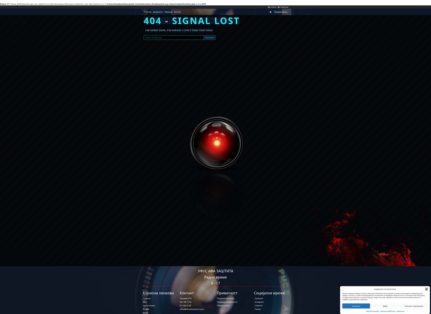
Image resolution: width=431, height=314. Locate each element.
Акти (145, 302)
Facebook (259, 298)
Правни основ (223, 305)
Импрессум (400, 311)
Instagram (259, 302)
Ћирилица (284, 7)
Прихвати (356, 306)
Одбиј (385, 306)
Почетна (146, 298)
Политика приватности (388, 311)
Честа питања (149, 305)
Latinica (273, 7)
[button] (426, 289)
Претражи (209, 37)
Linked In (259, 305)
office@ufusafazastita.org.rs (192, 309)
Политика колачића (372, 311)
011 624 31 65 (185, 305)
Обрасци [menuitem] (168, 12)
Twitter (258, 309)
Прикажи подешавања (414, 306)
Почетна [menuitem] (147, 12)
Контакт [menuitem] (177, 12)
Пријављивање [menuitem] (280, 12)
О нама (146, 309)
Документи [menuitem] (158, 12)
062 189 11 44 (185, 302)
